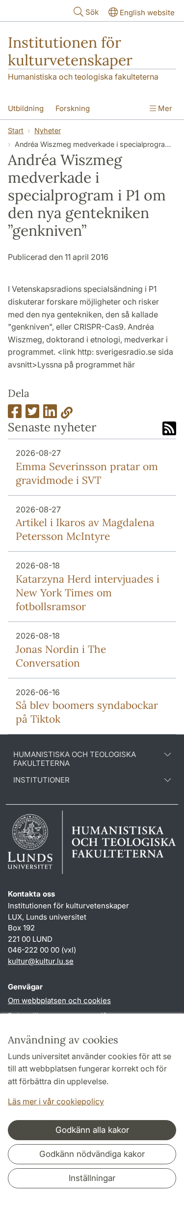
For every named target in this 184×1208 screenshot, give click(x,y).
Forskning (72, 108)
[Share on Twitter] (32, 414)
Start (16, 130)
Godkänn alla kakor (92, 1130)
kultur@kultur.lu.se (41, 961)
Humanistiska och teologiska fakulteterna (83, 77)
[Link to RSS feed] (169, 429)
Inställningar (92, 1178)
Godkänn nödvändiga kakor (92, 1154)
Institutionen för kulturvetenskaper (70, 51)
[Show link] (67, 414)
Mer (164, 108)
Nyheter (47, 130)
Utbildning (26, 108)
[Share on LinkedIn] (50, 414)
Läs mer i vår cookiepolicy (56, 1101)
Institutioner (41, 780)
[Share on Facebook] (15, 414)
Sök (92, 12)
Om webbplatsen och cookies (59, 1000)
